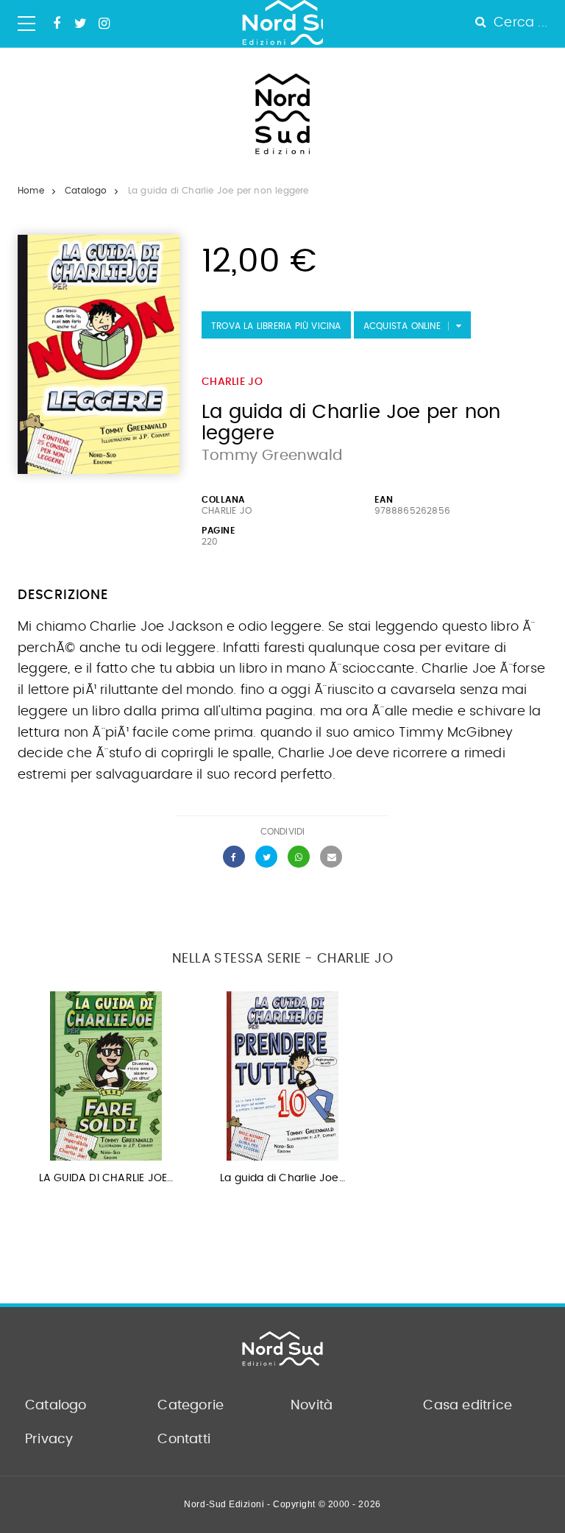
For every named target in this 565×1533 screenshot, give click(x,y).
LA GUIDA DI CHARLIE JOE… (106, 1178)
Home (31, 190)
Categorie (190, 1405)
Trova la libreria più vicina (276, 326)
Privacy (49, 1439)
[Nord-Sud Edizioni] (282, 23)
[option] (106, 1092)
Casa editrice (467, 1405)
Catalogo (86, 190)
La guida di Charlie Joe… (282, 1178)
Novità (312, 1405)
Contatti (183, 1439)
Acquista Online (402, 326)
